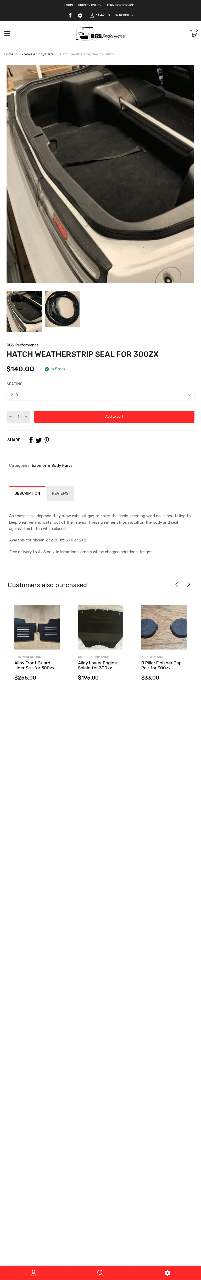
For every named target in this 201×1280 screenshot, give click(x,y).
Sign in (113, 15)
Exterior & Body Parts (51, 465)
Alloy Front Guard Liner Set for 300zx (34, 665)
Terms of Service (120, 5)
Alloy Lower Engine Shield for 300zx (97, 665)
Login (68, 5)
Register (126, 15)
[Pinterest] (46, 440)
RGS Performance (23, 345)
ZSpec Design (153, 657)
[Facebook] (70, 15)
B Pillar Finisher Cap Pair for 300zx (161, 665)
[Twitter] (39, 440)
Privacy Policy (89, 5)
